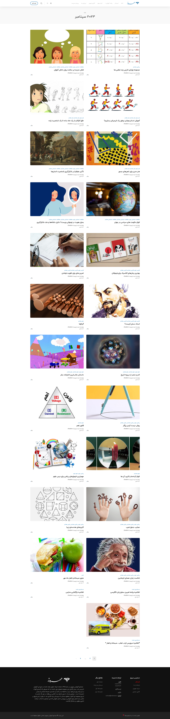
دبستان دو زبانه (98, 685)
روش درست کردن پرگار (131, 425)
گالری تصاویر (136, 692)
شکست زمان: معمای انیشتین (129, 578)
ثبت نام (34, 3)
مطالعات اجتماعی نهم (78, 67)
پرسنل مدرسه (75, 3)
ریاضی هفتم (123, 423)
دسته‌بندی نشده (136, 589)
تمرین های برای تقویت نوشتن (73, 273)
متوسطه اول (99, 688)
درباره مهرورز (136, 688)
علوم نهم (137, 372)
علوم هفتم (81, 321)
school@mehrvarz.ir (111, 696)
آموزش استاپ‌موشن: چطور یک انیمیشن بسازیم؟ (122, 120)
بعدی (76, 658)
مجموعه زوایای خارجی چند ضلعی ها (127, 70)
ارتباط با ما (137, 685)
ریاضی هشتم (136, 67)
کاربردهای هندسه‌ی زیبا (75, 527)
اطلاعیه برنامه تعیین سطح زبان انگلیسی (125, 592)
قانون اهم (80, 425)
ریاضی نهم (137, 423)
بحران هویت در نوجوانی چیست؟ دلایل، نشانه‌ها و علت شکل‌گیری (60, 222)
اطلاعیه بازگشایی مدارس (75, 592)
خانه (122, 3)
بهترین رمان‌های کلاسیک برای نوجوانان (126, 273)
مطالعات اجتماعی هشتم (67, 67)
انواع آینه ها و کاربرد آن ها (130, 476)
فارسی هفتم (123, 270)
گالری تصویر (92, 3)
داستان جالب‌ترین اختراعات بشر (72, 375)
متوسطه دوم (99, 692)
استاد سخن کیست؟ (132, 324)
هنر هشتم (132, 118)
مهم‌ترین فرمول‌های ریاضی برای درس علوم (68, 476)
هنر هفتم (127, 118)
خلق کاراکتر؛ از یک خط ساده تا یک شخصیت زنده (66, 120)
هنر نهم (138, 118)
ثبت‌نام (116, 3)
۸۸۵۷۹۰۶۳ (118, 686)
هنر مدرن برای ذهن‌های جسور (129, 171)
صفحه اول (100, 682)
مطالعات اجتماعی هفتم (54, 67)
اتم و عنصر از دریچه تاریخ (130, 375)
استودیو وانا (128, 715)
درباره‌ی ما (83, 3)
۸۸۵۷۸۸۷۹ (118, 684)
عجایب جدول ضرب (133, 527)
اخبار (83, 575)
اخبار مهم (100, 3)
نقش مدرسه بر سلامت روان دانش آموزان (69, 70)
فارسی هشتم (130, 270)
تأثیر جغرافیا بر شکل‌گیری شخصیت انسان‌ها (67, 171)
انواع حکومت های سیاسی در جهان (127, 222)
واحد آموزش (109, 3)
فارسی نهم (137, 270)
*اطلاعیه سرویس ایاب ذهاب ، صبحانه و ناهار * (122, 643)
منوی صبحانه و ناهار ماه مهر (73, 578)
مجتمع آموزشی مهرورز (50, 715)
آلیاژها (81, 324)
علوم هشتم (132, 372)
